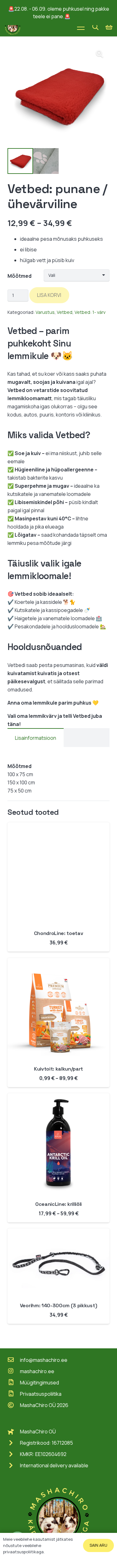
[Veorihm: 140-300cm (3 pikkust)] (58, 1232)
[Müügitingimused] (13, 1382)
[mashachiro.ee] (13, 1371)
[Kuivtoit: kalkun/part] (58, 962)
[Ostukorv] (109, 27)
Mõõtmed (19, 275)
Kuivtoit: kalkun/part (58, 1069)
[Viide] (12, 27)
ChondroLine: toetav (58, 933)
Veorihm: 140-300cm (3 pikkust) (58, 1305)
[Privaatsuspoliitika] (13, 1394)
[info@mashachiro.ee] (13, 1360)
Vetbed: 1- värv (90, 312)
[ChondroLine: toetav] (58, 826)
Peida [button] (77, 16)
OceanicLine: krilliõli (58, 1204)
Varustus (45, 312)
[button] (95, 27)
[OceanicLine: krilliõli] (58, 1097)
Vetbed (64, 312)
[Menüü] (81, 27)
